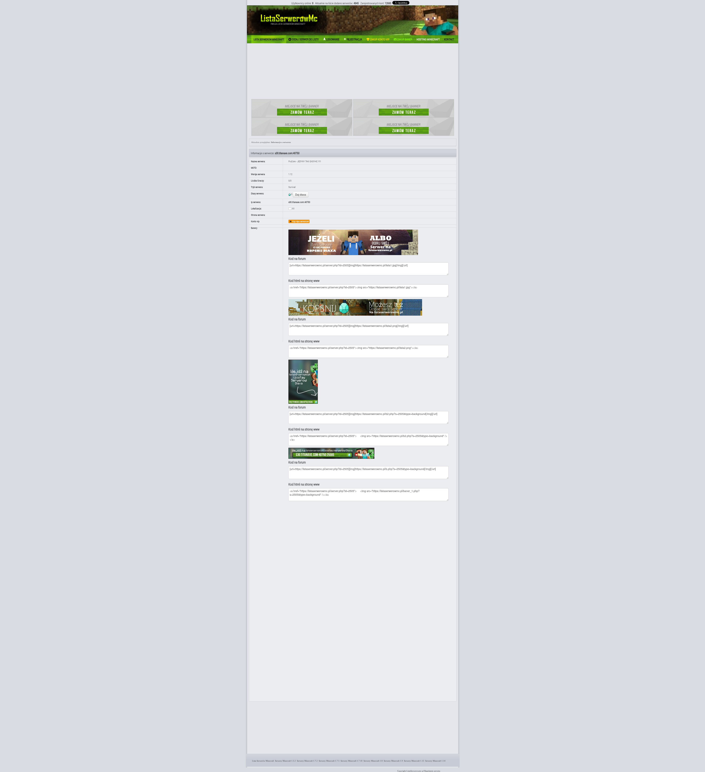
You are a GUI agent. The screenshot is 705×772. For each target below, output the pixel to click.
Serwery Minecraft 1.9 (393, 761)
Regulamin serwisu (432, 771)
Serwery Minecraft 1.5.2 (285, 761)
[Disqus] (371, 552)
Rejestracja (354, 39)
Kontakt (449, 39)
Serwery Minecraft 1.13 (413, 761)
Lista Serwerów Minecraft (262, 761)
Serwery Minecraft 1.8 (372, 761)
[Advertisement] (353, 72)
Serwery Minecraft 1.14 (434, 761)
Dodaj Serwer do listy (305, 39)
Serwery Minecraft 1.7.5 (328, 761)
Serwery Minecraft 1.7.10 (350, 761)
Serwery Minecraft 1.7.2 (307, 761)
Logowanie (332, 39)
